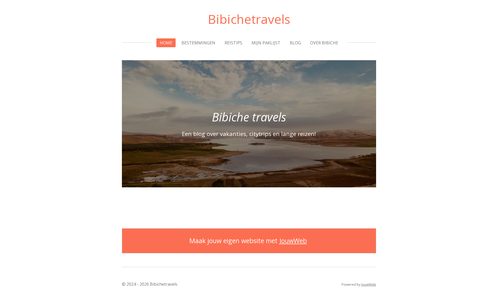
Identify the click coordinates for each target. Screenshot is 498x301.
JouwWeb (293, 241)
